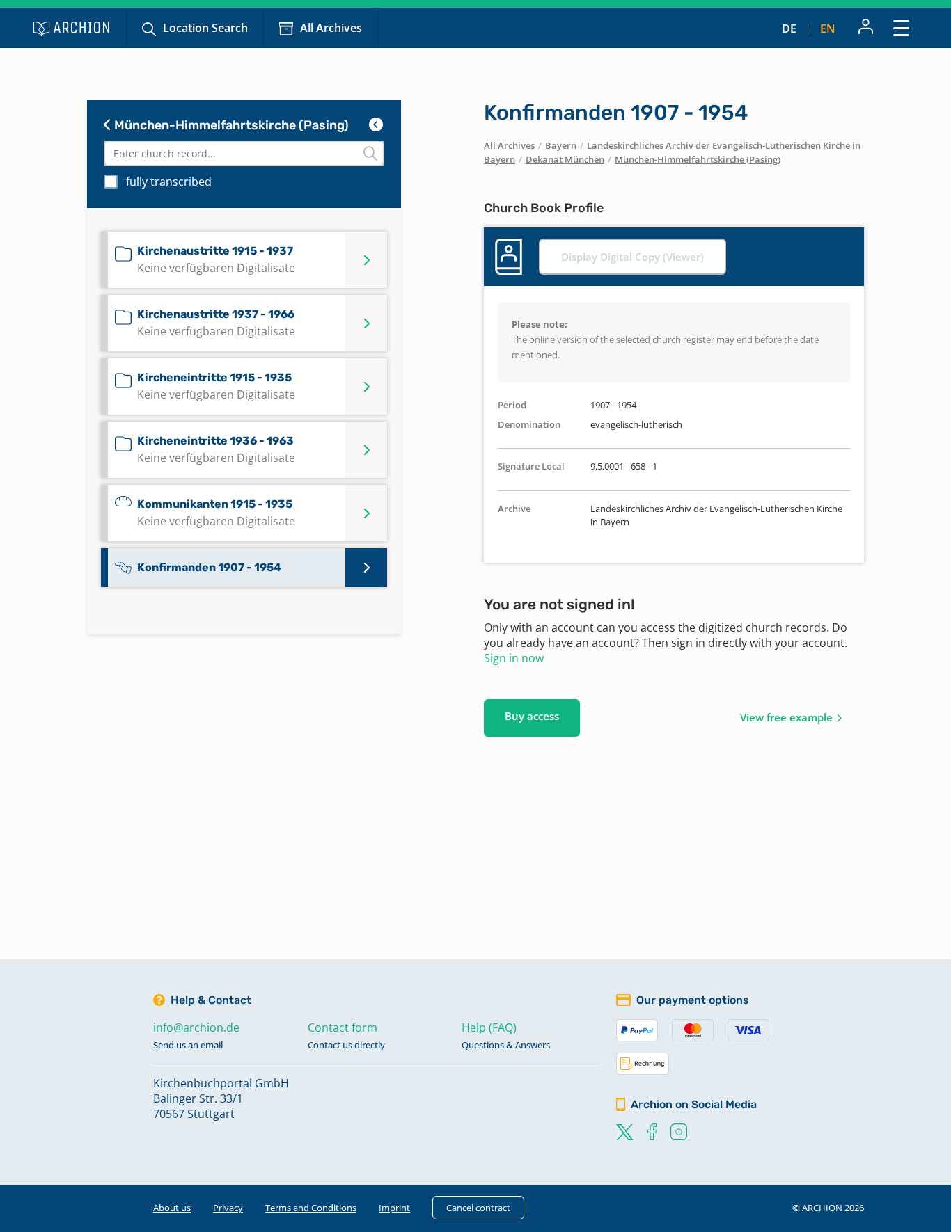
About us (172, 1207)
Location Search (205, 27)
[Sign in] (866, 28)
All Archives (331, 27)
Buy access (532, 716)
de (789, 28)
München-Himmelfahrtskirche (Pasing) (230, 125)
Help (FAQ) (489, 1027)
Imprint (394, 1207)
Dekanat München (565, 159)
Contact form (342, 1027)
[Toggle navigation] (901, 27)
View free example (786, 717)
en (827, 28)
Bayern (560, 145)
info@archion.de (196, 1027)
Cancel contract (478, 1207)
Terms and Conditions (310, 1207)
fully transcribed (169, 181)
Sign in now (514, 658)
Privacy (228, 1207)
